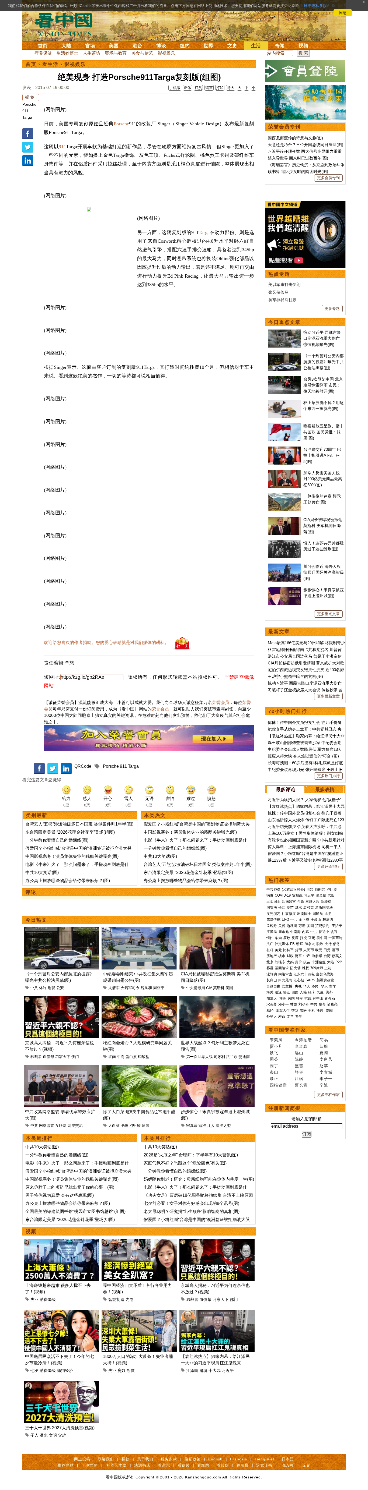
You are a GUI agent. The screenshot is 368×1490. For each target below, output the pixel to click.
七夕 (34, 1370)
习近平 (228, 1370)
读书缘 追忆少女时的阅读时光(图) (298, 171)
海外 (330, 992)
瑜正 (274, 1078)
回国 (294, 992)
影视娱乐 (166, 53)
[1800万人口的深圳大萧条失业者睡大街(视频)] (139, 1313)
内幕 (305, 932)
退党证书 (264, 1465)
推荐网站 (66, 1465)
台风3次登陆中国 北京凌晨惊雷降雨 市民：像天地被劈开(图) (323, 385)
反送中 (324, 932)
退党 (327, 914)
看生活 (50, 64)
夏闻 (324, 1052)
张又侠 (321, 895)
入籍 (303, 992)
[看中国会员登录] (305, 71)
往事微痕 (289, 914)
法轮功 (271, 974)
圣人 (34, 1435)
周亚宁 (158, 988)
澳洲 (282, 998)
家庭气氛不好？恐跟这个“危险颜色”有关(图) (185, 1163)
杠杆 (269, 950)
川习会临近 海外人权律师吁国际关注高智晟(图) (323, 572)
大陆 (66, 45)
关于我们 (145, 1459)
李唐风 (326, 1059)
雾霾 (269, 968)
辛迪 (324, 1085)
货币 (298, 950)
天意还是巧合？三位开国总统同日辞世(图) (305, 144)
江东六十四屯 (304, 974)
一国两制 (335, 938)
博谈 (161, 45)
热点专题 (279, 274)
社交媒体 (282, 944)
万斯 (301, 926)
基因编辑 (282, 968)
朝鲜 (299, 944)
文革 (290, 1016)
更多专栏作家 (328, 1094)
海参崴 (317, 956)
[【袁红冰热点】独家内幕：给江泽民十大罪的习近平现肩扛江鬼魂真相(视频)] (217, 1313)
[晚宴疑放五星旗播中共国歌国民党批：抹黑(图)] (284, 426)
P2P (338, 962)
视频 (303, 45)
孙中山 (318, 998)
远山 (299, 1052)
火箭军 (114, 988)
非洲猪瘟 (319, 962)
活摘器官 (289, 902)
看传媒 (223, 1465)
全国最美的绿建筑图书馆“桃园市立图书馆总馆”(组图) (75, 1211)
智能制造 (116, 1299)
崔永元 (283, 932)
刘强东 (280, 962)
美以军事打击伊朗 (284, 284)
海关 (269, 992)
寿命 (281, 1016)
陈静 (299, 1059)
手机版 (174, 88)
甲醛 (124, 1125)
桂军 (299, 998)
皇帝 (322, 1004)
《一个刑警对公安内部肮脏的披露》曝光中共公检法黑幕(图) (323, 361)
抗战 (307, 998)
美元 (278, 950)
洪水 (44, 1435)
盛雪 (299, 1065)
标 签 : (31, 97)
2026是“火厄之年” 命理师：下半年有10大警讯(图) (191, 1155)
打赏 (198, 88)
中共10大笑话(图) (42, 872)
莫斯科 (218, 988)
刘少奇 (303, 1004)
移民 (314, 986)
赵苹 (324, 1065)
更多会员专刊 (328, 178)
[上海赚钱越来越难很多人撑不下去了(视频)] (61, 1242)
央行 (328, 944)
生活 (256, 45)
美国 (114, 45)
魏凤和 (146, 988)
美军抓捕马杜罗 (282, 300)
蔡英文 (337, 956)
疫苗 (290, 907)
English (215, 1459)
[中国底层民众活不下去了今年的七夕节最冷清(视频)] (61, 1313)
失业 (34, 1299)
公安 (60, 988)
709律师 (316, 968)
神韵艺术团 (116, 1465)
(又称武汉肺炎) (293, 889)
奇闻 (279, 45)
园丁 (274, 1065)
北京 (269, 962)
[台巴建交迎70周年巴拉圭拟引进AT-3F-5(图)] (284, 449)
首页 (42, 45)
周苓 (274, 1059)
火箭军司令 (130, 988)
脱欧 (319, 944)
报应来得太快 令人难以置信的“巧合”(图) (303, 756)
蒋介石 (330, 998)
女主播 (287, 986)
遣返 (278, 992)
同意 (342, 12)
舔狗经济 (65, 1370)
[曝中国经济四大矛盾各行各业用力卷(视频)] (139, 1242)
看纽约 (203, 1465)
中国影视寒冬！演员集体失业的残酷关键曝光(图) (72, 856)
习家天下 (62, 1056)
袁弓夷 (308, 907)
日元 (327, 950)
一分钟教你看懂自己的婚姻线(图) (56, 840)
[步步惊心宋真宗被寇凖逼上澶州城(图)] (217, 1068)
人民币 (308, 950)
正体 (187, 88)
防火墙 (295, 968)
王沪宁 (337, 926)
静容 (299, 1072)
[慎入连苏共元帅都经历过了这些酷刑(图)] (284, 543)
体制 (43, 988)
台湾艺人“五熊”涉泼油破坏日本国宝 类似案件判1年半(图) (79, 824)
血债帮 (48, 1056)
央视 (298, 986)
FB (292, 944)
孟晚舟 (271, 926)
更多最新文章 (328, 696)
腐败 (286, 938)
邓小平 (283, 1004)
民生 (321, 992)
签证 (286, 992)
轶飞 (274, 1052)
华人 (306, 986)
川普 (309, 889)
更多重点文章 (328, 614)
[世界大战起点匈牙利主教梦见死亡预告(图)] (217, 999)
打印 (220, 88)
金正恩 (304, 920)
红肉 (112, 1056)
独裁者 (36, 1056)
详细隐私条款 (315, 5)
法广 (269, 944)
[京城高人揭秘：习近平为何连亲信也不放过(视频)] (61, 999)
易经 (270, 1010)
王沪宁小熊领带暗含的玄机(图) (295, 676)
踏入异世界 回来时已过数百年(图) (298, 158)
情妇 (269, 938)
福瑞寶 (243, 1465)
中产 (306, 956)
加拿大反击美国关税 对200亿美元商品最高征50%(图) (322, 478)
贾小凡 (276, 1046)
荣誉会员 (220, 702)
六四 (331, 895)
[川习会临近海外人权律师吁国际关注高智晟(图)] (284, 566)
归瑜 (324, 1046)
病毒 (269, 895)
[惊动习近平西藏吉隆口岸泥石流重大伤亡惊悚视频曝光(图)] (284, 332)
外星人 (271, 1016)
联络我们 (106, 1459)
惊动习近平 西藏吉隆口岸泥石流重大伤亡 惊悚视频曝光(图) (322, 338)
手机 (311, 1010)
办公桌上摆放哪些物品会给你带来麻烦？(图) (67, 880)
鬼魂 (203, 1370)
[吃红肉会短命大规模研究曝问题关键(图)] (139, 999)
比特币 (288, 950)
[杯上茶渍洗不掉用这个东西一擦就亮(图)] (284, 402)
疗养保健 (43, 53)
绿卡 (311, 992)
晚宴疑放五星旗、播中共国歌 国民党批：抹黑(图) (323, 432)
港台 (137, 45)
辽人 (211, 1125)
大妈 (290, 962)
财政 (290, 956)
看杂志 (164, 1465)
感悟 (303, 1010)
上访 (327, 968)
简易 (324, 1040)
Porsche (29, 104)
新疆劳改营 (325, 980)
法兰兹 (231, 1056)
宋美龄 (271, 1004)
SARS (310, 980)
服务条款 (169, 1459)
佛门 (75, 1056)
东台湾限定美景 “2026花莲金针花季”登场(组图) (70, 832)
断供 (131, 1370)
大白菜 (114, 1125)
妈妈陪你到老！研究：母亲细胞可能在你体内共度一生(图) (199, 1179)
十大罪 (215, 1370)
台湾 (327, 956)
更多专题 (332, 308)
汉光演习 (273, 914)
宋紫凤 (276, 1040)
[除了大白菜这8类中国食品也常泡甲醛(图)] (139, 1068)
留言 (209, 88)
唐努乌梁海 (325, 974)
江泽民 (192, 1370)
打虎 (303, 938)
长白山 (271, 980)
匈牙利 (219, 1056)
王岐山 (316, 920)
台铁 (300, 902)
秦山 (274, 1072)
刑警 (51, 988)
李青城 (326, 1072)
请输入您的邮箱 (306, 1118)
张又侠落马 (278, 292)
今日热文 (36, 920)
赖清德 (327, 920)
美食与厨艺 (142, 53)
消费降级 (48, 1299)
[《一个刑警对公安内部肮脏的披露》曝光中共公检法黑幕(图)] (61, 930)
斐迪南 (244, 1056)
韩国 (145, 1125)
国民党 (318, 914)
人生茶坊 (91, 53)
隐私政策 (193, 1459)
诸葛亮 (332, 1004)
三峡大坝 (312, 902)
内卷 (130, 1299)
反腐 (294, 938)
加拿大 (309, 944)
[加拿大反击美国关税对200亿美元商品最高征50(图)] (284, 472)
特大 (230, 88)
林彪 (293, 1004)
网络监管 (46, 1125)
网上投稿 (82, 1459)
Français (238, 1459)
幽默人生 (283, 1010)
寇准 (202, 1125)
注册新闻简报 (284, 1108)
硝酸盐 (143, 1056)
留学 (332, 986)
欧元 (318, 950)
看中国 (66, 24)
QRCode (82, 766)
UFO (285, 920)
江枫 (299, 1078)
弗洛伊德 (273, 920)
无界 (306, 1465)
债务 (336, 944)
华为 (278, 938)
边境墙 (292, 926)
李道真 (301, 1046)
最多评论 (285, 789)
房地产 (271, 956)
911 (25, 111)
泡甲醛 (135, 1125)
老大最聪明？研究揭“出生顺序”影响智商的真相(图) (191, 1211)
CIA (209, 988)
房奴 (121, 1370)
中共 (34, 988)
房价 (298, 962)
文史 (232, 45)
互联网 (61, 1125)
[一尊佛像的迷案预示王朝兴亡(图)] (284, 496)
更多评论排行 (328, 866)
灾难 (62, 1435)
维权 (305, 968)
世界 (208, 45)
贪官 (334, 932)
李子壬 (326, 1078)
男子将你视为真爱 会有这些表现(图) (59, 1195)
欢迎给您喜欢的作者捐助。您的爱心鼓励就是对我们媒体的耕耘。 (106, 642)
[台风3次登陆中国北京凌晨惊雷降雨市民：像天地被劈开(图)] (284, 379)
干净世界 (89, 1465)
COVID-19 (283, 895)
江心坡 (299, 980)
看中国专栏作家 (287, 1030)
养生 (298, 1016)
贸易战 (297, 895)
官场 (90, 45)
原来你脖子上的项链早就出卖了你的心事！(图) (69, 1187)
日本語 (288, 1459)
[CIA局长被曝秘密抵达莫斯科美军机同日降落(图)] (217, 930)
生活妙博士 (67, 53)
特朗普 (320, 889)
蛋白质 (131, 1056)
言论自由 (273, 986)
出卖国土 (273, 902)
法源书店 (142, 1465)
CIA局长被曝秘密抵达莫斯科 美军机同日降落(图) (322, 525)
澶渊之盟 (223, 1125)
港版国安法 (324, 907)
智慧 (294, 1010)
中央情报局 (195, 988)
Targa (27, 117)
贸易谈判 (322, 926)
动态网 (287, 1465)
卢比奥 (332, 889)
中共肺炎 (273, 889)
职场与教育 (116, 53)
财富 (298, 956)
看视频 (184, 1465)
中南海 (295, 932)
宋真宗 (191, 1125)
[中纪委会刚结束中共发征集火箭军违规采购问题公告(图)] (139, 930)
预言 (320, 1010)
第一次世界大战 (199, 1056)
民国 (291, 998)
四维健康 (278, 1085)
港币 (335, 950)
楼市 (281, 956)
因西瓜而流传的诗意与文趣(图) (295, 138)
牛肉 (120, 1056)
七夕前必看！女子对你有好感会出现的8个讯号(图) (191, 1203)
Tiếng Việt (264, 1459)
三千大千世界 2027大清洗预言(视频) (60, 1427)
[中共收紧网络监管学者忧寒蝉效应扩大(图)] (61, 1068)
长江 (281, 907)
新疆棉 (326, 902)
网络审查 (285, 974)
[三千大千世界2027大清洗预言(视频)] (61, 1384)
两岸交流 (75, 1125)
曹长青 (301, 1085)
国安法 (271, 907)
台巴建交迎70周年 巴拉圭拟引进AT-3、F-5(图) (322, 455)
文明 (53, 1435)
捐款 (125, 1459)
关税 (281, 926)
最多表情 (325, 789)
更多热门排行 (328, 776)
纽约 (185, 45)
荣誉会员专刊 (284, 126)
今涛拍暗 (303, 1040)
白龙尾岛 (285, 980)
